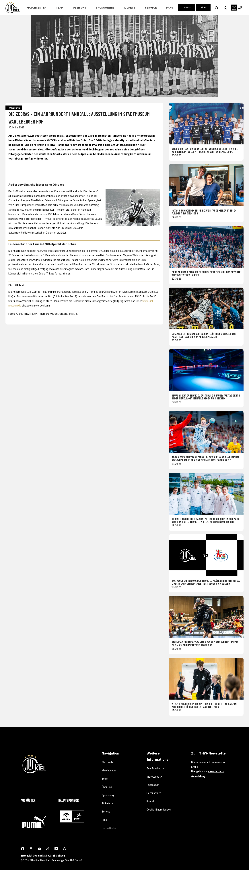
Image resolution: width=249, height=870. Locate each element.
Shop (203, 7)
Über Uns (79, 7)
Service (151, 7)
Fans (169, 7)
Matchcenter (36, 7)
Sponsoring (105, 7)
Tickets (129, 7)
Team (59, 7)
